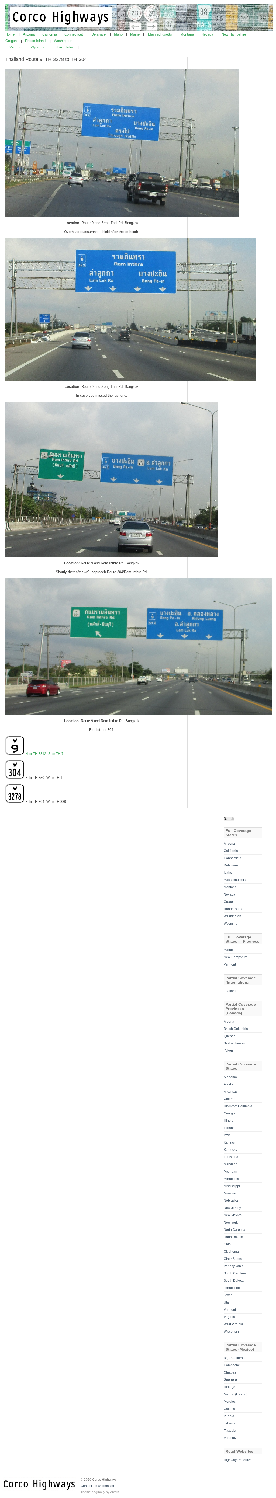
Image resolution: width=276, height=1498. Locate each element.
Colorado (230, 1099)
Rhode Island (36, 41)
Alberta (229, 1021)
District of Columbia (238, 1106)
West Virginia (233, 1324)
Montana (187, 34)
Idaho (119, 34)
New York (231, 1222)
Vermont (16, 47)
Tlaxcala (230, 1431)
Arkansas (230, 1091)
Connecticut (74, 34)
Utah (227, 1302)
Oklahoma (231, 1251)
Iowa (227, 1135)
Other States (64, 47)
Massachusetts (160, 34)
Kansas (229, 1142)
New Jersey (232, 1208)
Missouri (230, 1193)
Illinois (228, 1121)
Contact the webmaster (97, 1486)
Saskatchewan (234, 1043)
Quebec (229, 1036)
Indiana (229, 1128)
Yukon (228, 1051)
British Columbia (236, 1029)
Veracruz (230, 1438)
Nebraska (231, 1201)
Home (10, 34)
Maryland (230, 1164)
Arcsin (114, 1492)
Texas (228, 1295)
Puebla (229, 1416)
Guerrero (230, 1380)
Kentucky (230, 1150)
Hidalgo (229, 1387)
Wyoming (38, 47)
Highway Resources (238, 1460)
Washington (63, 41)
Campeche (232, 1365)
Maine (135, 34)
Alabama (230, 1077)
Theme (86, 1492)
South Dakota (234, 1281)
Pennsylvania (234, 1266)
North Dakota (233, 1237)
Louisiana (231, 1157)
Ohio (227, 1244)
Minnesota (231, 1179)
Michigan (230, 1171)
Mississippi (232, 1186)
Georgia (230, 1113)
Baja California (235, 1358)
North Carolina (234, 1230)
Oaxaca (229, 1409)
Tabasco (230, 1423)
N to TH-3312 (35, 754)
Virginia (229, 1317)
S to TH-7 (55, 754)
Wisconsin (231, 1331)
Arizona (29, 34)
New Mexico (233, 1215)
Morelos (230, 1401)
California (50, 34)
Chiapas (230, 1372)
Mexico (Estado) (235, 1394)
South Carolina (235, 1273)
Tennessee (232, 1288)
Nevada (207, 34)
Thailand (230, 991)
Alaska (229, 1084)
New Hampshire (234, 34)
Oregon (11, 41)
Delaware (99, 34)
